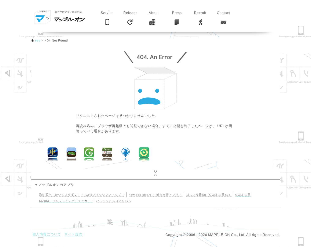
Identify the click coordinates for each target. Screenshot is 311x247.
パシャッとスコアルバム (113, 201)
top (38, 40)
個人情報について (46, 234)
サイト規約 (73, 234)
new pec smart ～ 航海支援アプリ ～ (156, 194)
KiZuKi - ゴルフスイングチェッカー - (66, 201)
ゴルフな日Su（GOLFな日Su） (209, 194)
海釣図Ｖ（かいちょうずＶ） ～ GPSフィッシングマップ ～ (82, 194)
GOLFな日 (243, 194)
